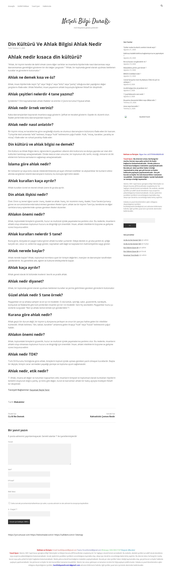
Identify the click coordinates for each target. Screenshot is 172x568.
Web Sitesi (11, 492)
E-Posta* (11, 481)
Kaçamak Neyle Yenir (40, 390)
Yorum (10, 442)
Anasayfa (11, 6)
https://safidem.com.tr (64, 534)
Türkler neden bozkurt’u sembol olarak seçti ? (140, 47)
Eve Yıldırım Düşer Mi (131, 248)
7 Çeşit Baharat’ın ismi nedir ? (134, 94)
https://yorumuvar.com (19, 534)
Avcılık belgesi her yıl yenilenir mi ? (136, 88)
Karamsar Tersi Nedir (131, 255)
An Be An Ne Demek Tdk (132, 240)
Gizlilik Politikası (23, 6)
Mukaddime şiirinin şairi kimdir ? (135, 68)
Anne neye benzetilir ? (131, 106)
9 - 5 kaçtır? (12, 509)
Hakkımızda (47, 6)
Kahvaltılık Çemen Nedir (102, 416)
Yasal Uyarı (36, 6)
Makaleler (19, 402)
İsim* (10, 469)
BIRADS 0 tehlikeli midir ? (132, 74)
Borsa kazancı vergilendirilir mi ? (135, 62)
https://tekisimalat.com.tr (42, 534)
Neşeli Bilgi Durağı (86, 21)
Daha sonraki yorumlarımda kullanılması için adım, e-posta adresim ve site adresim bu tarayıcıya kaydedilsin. (50, 503)
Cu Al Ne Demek (16, 416)
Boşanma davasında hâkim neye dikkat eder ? (140, 100)
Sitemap (79, 534)
